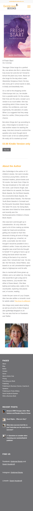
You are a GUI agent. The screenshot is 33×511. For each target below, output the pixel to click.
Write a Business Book (9, 396)
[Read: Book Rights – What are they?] (4, 419)
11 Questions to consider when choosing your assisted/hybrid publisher (17, 438)
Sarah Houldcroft (8, 464)
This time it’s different (22, 301)
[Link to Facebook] (23, 508)
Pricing (4, 378)
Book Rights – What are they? (16, 419)
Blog (3, 366)
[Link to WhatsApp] (29, 508)
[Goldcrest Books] (13, 6)
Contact (4, 371)
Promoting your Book (8, 381)
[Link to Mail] (26, 508)
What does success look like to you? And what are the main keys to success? (19, 427)
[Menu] (28, 6)
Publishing (5, 383)
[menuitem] (28, 6)
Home (4, 374)
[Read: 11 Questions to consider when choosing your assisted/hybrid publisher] (4, 436)
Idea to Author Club (8, 376)
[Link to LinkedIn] (21, 508)
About (4, 364)
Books (4, 369)
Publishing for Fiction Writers (11, 391)
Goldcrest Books (17, 461)
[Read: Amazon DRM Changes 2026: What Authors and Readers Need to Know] (4, 411)
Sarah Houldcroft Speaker (10, 393)
